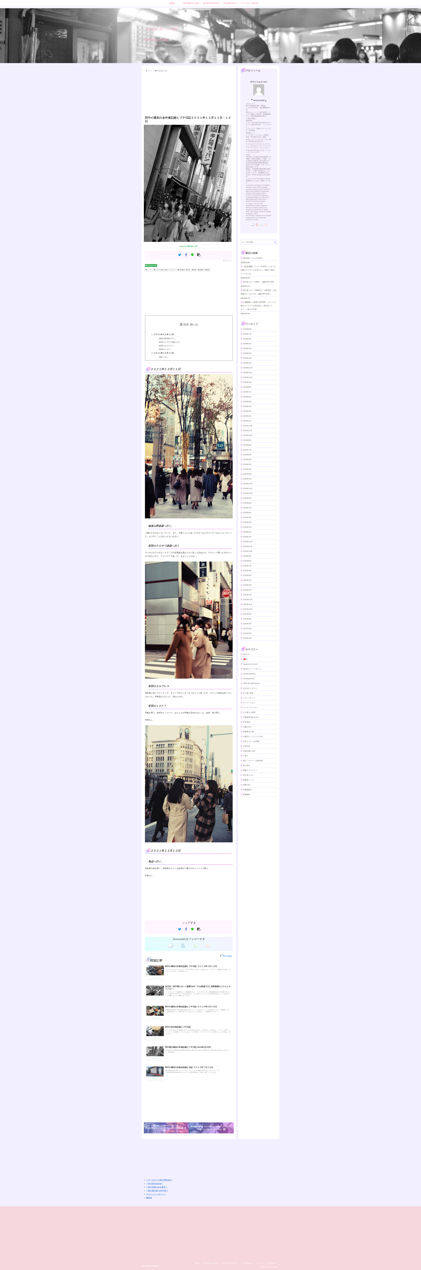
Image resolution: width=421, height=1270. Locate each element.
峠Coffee (246, 765)
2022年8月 (247, 561)
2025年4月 (247, 406)
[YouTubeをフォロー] (183, 945)
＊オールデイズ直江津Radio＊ (159, 1180)
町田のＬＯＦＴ (165, 349)
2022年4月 (247, 580)
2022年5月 (247, 575)
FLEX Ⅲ (246, 654)
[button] (275, 242)
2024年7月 (247, 450)
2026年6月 (247, 339)
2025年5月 (247, 401)
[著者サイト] (170, 945)
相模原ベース (248, 780)
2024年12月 (247, 426)
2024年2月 (247, 474)
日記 (188, 270)
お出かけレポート (250, 688)
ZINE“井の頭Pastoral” (251, 683)
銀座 (208, 270)
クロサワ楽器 (159, 270)
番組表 (149, 1198)
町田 (194, 270)
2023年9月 (247, 498)
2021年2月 (247, 638)
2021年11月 (247, 604)
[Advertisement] (189, 94)
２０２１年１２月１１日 (163, 334)
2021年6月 (247, 628)
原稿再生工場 (248, 732)
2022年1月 (247, 595)
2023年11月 (247, 488)
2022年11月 (247, 546)
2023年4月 (247, 522)
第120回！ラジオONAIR (252, 258)
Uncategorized (248, 678)
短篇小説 (246, 785)
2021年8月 (247, 619)
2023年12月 (247, 483)
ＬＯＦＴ (149, 270)
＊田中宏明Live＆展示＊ (156, 1187)
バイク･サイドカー (250, 707)
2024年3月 (247, 469)
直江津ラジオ (248, 775)
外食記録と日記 (151, 265)
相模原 (201, 270)
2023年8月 (247, 503)
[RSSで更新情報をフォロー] (207, 945)
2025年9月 (247, 382)
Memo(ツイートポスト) (252, 669)
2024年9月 (247, 440)
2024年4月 (247, 464)
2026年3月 (247, 353)
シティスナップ (249, 698)
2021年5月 (247, 633)
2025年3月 (247, 411)
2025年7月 (247, 392)
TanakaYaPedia (249, 674)
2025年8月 (247, 387)
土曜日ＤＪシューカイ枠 (252, 736)
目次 (186, 324)
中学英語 (246, 722)
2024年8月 (247, 445)
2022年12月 (247, 541)
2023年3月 (247, 527)
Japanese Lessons (250, 664)
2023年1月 (247, 537)
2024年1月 (247, 479)
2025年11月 (247, 372)
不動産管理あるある (251, 717)
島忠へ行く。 (164, 357)
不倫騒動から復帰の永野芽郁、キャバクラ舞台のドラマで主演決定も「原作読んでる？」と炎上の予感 (258, 305)
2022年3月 (247, 585)
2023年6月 (247, 512)
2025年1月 (247, 421)
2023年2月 (247, 532)
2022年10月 (247, 551)
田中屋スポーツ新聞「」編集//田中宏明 (258, 282)
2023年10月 (247, 493)
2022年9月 (247, 556)
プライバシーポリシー (156, 1194)
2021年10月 (247, 609)
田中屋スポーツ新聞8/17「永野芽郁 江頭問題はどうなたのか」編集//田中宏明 (258, 292)
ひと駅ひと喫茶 (249, 712)
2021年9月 (247, 614)
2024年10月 (247, 435)
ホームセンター (171, 270)
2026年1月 (247, 363)
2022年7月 (247, 566)
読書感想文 (247, 790)
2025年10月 (247, 377)
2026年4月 (247, 348)
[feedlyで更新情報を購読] (195, 945)
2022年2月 (247, 590)
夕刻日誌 (246, 746)
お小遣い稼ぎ (248, 693)
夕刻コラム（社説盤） (252, 741)
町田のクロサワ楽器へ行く (169, 342)
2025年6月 (247, 397)
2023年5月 (247, 517)
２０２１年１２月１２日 (163, 353)
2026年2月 (247, 358)
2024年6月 (247, 455)
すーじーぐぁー (249, 703)
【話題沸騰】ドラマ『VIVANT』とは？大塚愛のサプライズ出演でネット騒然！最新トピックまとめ (258, 270)
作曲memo (247, 727)
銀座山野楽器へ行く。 (168, 338)
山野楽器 (182, 270)
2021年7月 (247, 624)
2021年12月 (247, 599)
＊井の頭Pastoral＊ (154, 1184)
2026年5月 (247, 343)
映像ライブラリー (250, 770)
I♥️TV (245, 659)
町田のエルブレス (166, 346)
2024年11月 (247, 430)
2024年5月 (247, 459)
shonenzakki (259, 100)
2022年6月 (247, 570)
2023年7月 (247, 508)
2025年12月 (247, 368)
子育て (245, 756)
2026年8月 (247, 329)
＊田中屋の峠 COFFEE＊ (157, 1191)
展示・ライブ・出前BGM (253, 761)
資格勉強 (246, 794)
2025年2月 (247, 416)
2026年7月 (247, 334)
